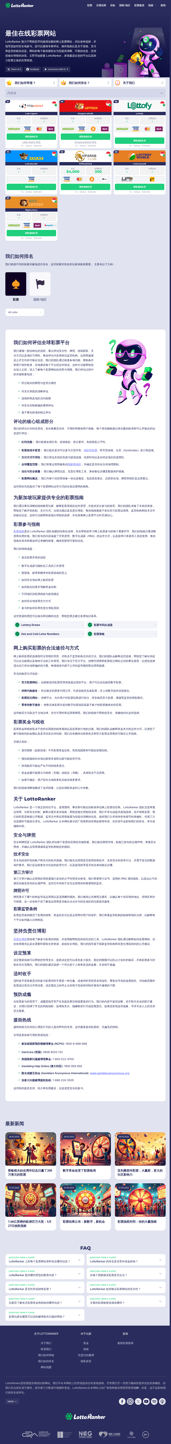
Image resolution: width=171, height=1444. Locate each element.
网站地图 (45, 1372)
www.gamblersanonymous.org (109, 1073)
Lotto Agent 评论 (31, 142)
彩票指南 (19, 531)
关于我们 (45, 1348)
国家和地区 (74, 464)
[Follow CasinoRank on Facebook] (121, 1406)
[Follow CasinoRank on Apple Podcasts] (161, 1406)
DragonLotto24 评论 (86, 142)
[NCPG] (84, 1439)
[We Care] (109, 1439)
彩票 (89, 5)
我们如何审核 (45, 1360)
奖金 (85, 1348)
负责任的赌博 (85, 1360)
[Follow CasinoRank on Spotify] (153, 1406)
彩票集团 (139, 5)
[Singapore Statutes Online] (64, 1439)
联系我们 (45, 1354)
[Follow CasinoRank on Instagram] (129, 1406)
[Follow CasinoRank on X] (137, 1406)
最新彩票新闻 (125, 1348)
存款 (112, 5)
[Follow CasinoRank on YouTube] (145, 1406)
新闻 (163, 5)
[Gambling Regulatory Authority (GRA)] (36, 1439)
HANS (11, 1406)
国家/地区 (124, 5)
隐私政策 (85, 1366)
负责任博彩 (20, 939)
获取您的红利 (31, 136)
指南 (150, 5)
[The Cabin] (131, 1439)
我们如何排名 (45, 1366)
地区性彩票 (90, 450)
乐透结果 (101, 5)
